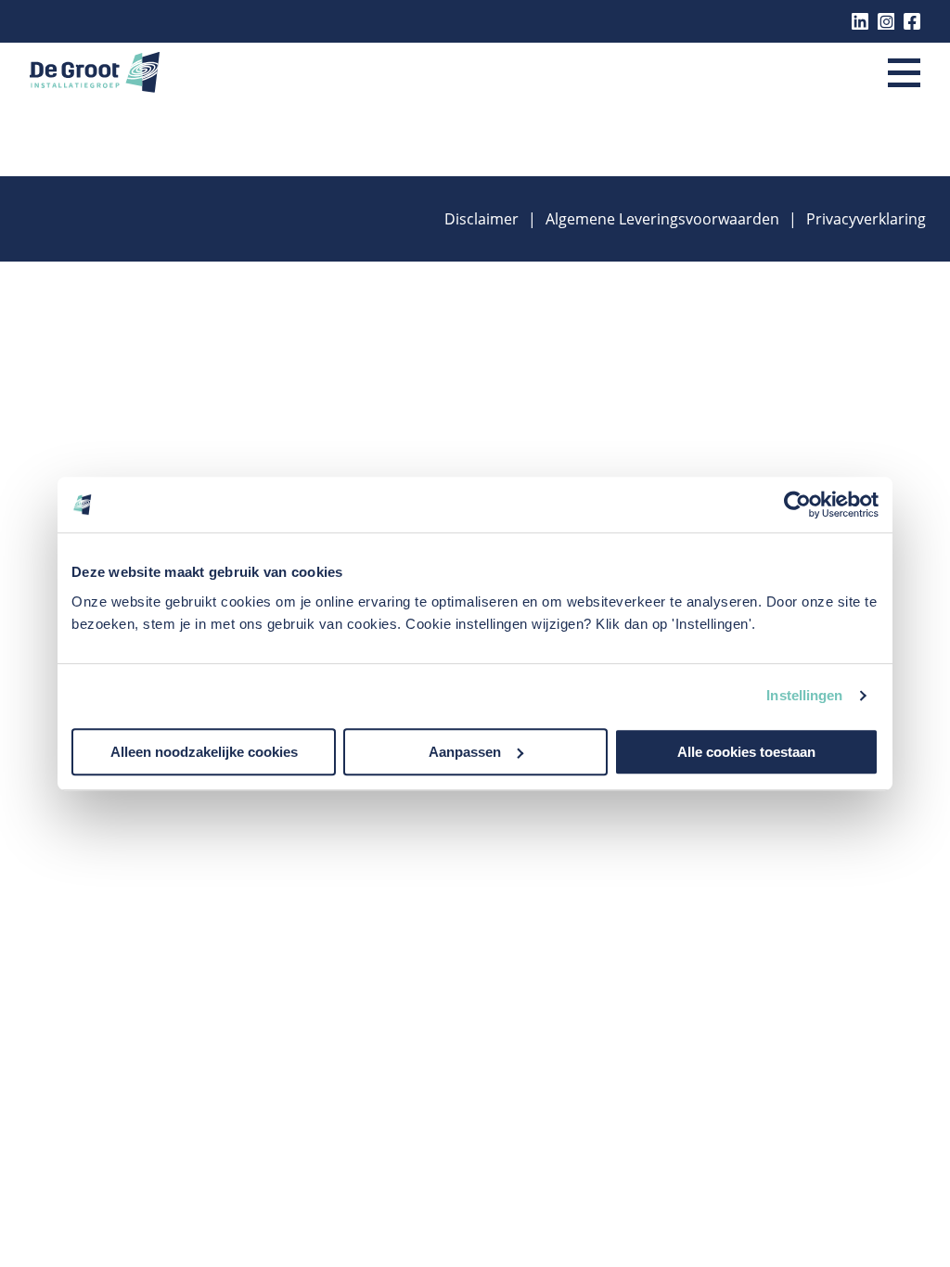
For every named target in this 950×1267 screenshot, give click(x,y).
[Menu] (904, 74)
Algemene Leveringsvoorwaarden (662, 219)
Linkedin (860, 21)
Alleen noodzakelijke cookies (204, 752)
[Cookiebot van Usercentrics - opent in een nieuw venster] (797, 504)
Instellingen (804, 695)
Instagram (886, 21)
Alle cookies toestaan (746, 752)
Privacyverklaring (866, 219)
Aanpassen (465, 752)
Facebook (912, 21)
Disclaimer (481, 219)
